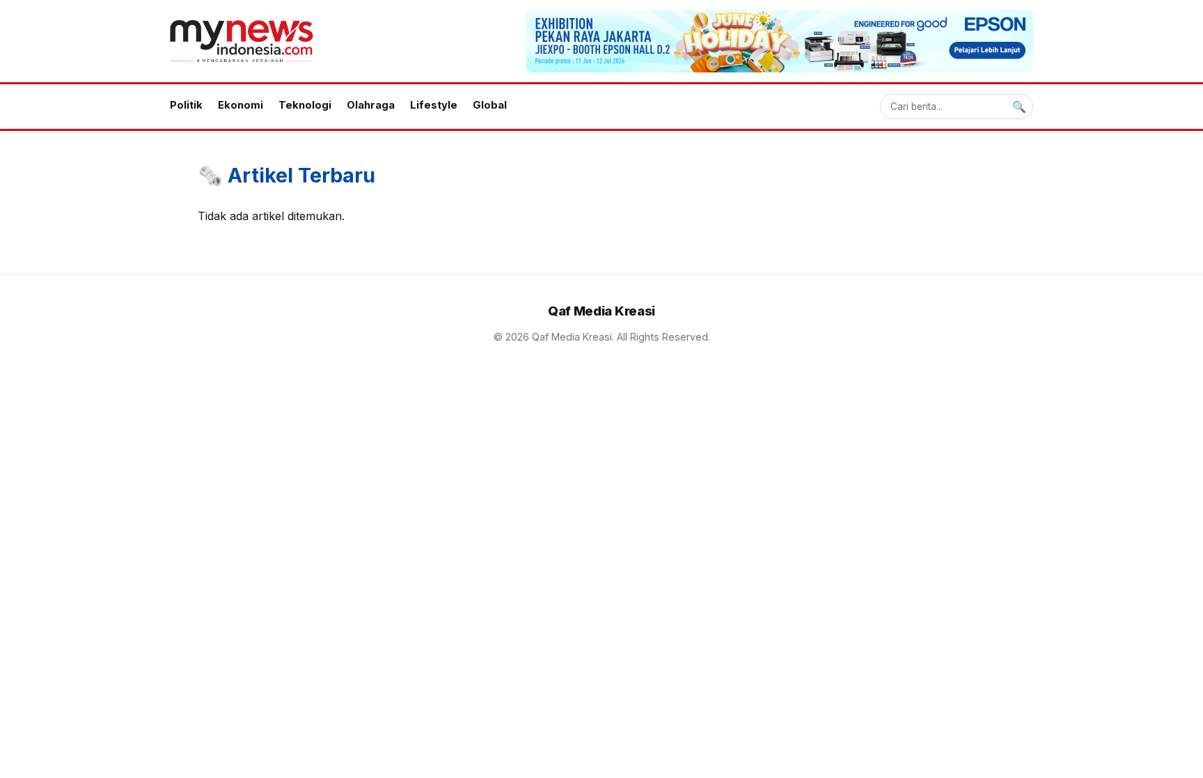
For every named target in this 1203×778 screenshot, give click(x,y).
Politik (186, 105)
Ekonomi (240, 105)
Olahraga (371, 105)
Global (490, 105)
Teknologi (304, 105)
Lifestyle (433, 105)
